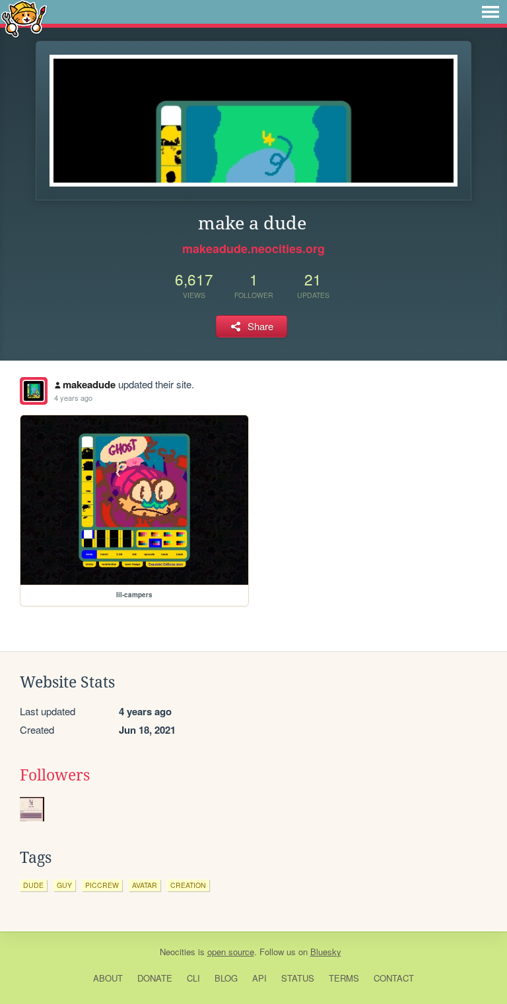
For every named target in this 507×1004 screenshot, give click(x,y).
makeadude (89, 384)
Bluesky (325, 951)
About (108, 978)
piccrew (102, 885)
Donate (154, 978)
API (259, 978)
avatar (144, 885)
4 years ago (73, 397)
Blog (226, 978)
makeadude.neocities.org (253, 248)
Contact (394, 978)
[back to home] (24, 18)
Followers (55, 775)
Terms (344, 978)
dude (33, 885)
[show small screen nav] (490, 12)
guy (64, 885)
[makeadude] (33, 391)
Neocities (177, 951)
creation (188, 885)
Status (297, 978)
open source (230, 951)
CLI (193, 978)
